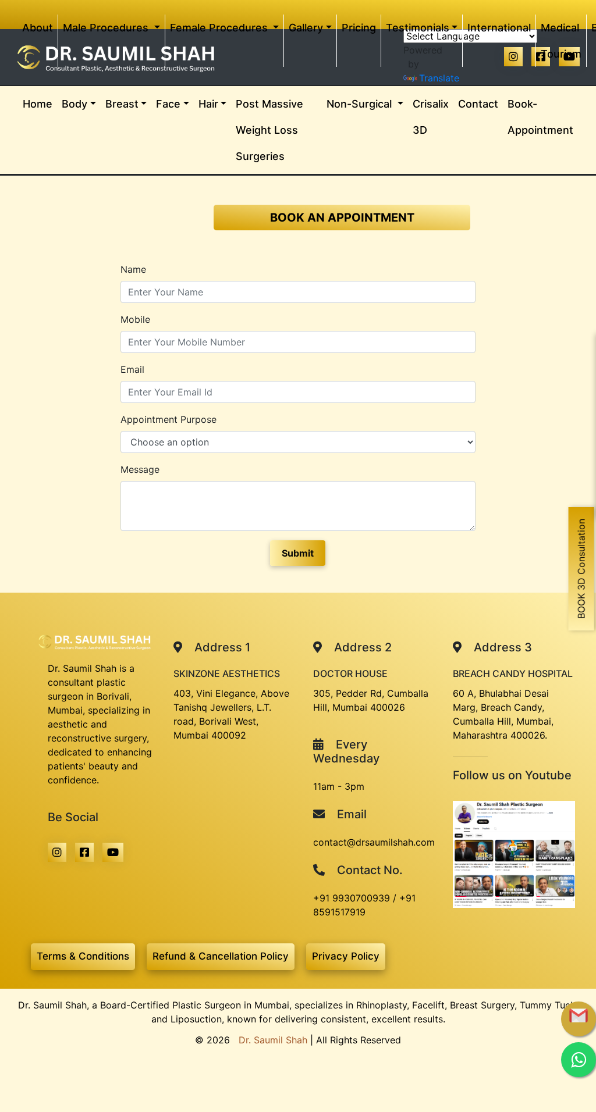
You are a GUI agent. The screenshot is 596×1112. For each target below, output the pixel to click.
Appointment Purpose (168, 419)
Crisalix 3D (431, 117)
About (40, 27)
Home (40, 103)
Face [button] (168, 104)
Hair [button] (208, 104)
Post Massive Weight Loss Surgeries (269, 130)
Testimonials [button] (417, 28)
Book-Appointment (540, 117)
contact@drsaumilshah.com (374, 842)
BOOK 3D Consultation (581, 569)
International (499, 28)
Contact (478, 104)
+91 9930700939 (351, 898)
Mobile (135, 319)
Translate (439, 78)
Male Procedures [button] (107, 28)
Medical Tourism (561, 41)
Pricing (359, 28)
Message (139, 469)
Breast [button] (122, 104)
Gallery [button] (306, 28)
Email (132, 369)
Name (133, 269)
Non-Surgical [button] (361, 104)
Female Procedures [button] (220, 28)
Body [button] (74, 104)
